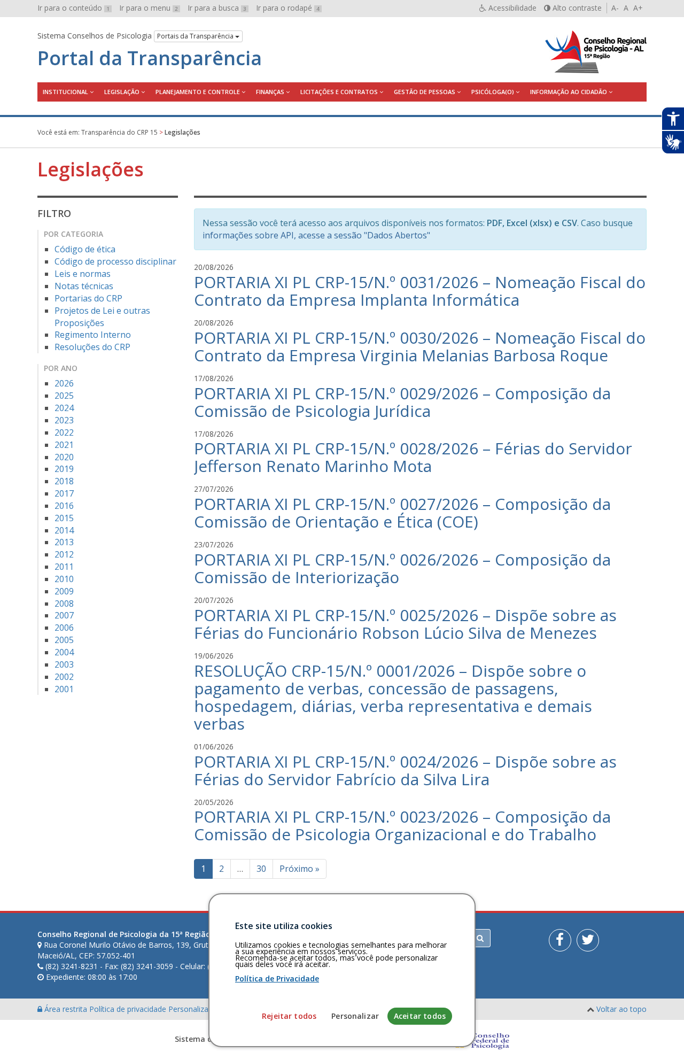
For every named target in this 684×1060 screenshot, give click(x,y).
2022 (64, 432)
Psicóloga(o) (492, 92)
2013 (64, 542)
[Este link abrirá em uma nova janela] (560, 940)
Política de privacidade (128, 1009)
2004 (64, 652)
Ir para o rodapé (288, 8)
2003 (64, 664)
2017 (64, 493)
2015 (64, 518)
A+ (638, 8)
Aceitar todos (420, 1016)
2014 (64, 530)
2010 (64, 579)
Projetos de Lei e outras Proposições (102, 317)
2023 (64, 420)
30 (261, 869)
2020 (64, 457)
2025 (64, 395)
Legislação (121, 92)
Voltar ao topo (621, 1009)
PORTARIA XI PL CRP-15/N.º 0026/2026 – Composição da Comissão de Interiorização (402, 568)
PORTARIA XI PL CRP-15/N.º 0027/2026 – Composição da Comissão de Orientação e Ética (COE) (402, 512)
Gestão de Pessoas (424, 92)
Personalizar (355, 1016)
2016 (64, 506)
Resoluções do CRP (92, 347)
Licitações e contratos (339, 92)
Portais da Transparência (196, 36)
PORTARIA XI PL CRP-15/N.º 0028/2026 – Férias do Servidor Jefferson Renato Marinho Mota (413, 457)
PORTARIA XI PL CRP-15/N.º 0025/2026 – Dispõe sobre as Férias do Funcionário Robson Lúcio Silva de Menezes (405, 624)
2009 (64, 591)
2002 (64, 677)
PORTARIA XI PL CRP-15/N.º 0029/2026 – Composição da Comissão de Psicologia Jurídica (402, 402)
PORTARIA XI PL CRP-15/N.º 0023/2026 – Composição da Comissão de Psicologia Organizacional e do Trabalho (402, 825)
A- (615, 8)
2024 (64, 408)
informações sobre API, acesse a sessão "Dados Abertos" (316, 235)
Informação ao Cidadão (568, 92)
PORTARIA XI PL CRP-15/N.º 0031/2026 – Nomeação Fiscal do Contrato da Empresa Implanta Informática (420, 291)
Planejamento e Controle (198, 92)
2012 (64, 554)
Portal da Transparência (149, 58)
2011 (64, 566)
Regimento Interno (93, 335)
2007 (64, 615)
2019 (64, 469)
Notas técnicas (84, 286)
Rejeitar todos (289, 1016)
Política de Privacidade (277, 978)
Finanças (270, 92)
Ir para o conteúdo (73, 8)
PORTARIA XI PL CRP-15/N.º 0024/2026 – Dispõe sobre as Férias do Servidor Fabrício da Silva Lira (405, 770)
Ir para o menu (148, 8)
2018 (64, 481)
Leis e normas (83, 274)
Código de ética (85, 249)
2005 (64, 640)
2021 (64, 445)
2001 (64, 689)
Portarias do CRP (88, 298)
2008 (64, 603)
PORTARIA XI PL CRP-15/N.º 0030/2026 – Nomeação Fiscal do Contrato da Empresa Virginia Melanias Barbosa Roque (420, 346)
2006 (64, 627)
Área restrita (65, 1009)
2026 (64, 383)
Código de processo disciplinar (115, 261)
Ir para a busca (217, 8)
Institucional (65, 92)
